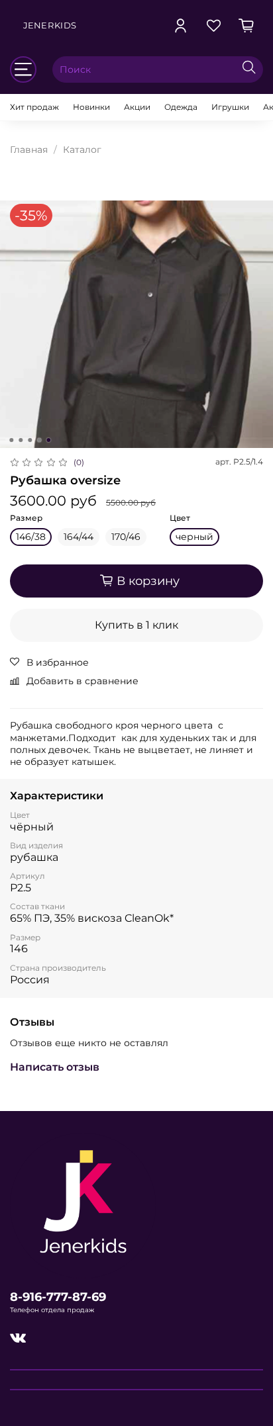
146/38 (31, 537)
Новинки (91, 107)
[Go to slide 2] (21, 440)
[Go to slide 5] (48, 440)
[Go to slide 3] (30, 440)
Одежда (180, 107)
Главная (29, 150)
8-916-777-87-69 (58, 1296)
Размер (26, 518)
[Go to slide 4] (39, 440)
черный (194, 537)
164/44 (78, 537)
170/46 (125, 537)
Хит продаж (34, 107)
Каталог (82, 150)
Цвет (180, 518)
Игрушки (230, 107)
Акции (137, 107)
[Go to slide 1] (11, 440)
